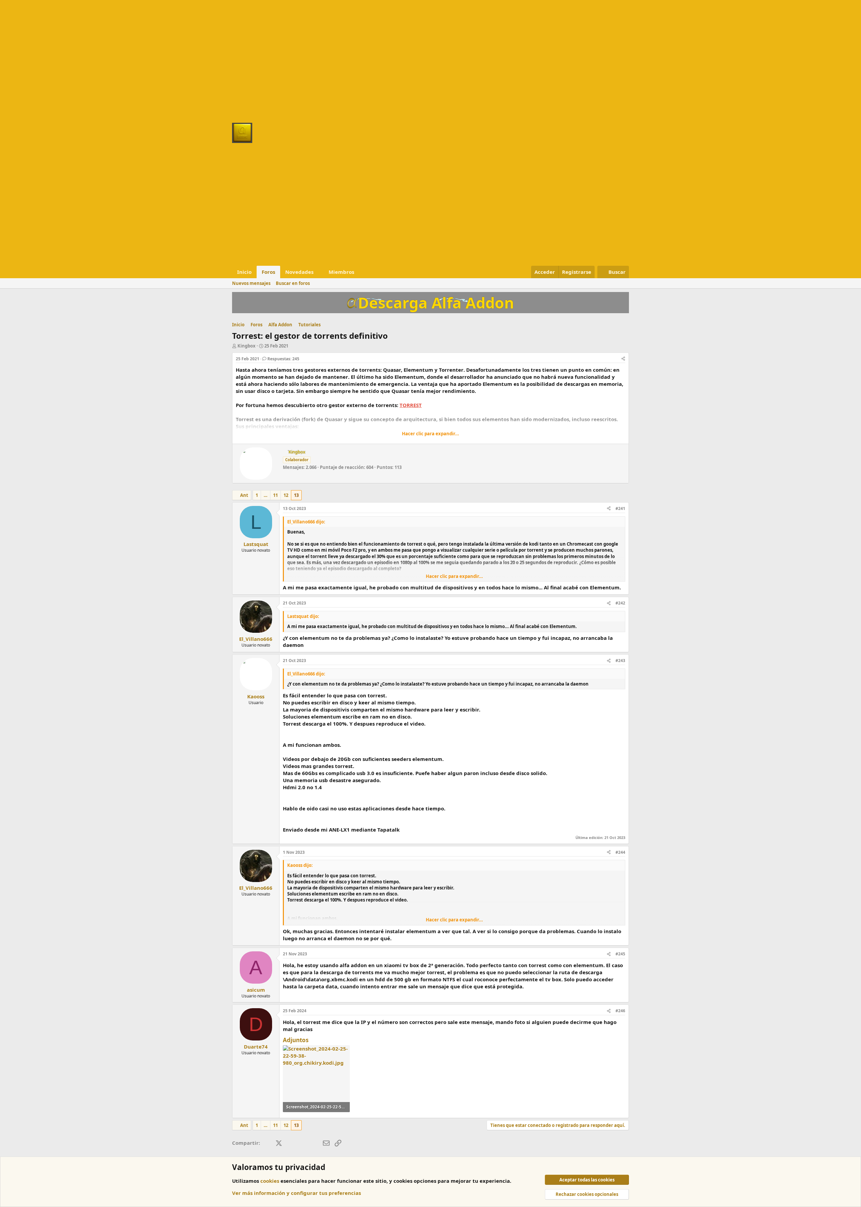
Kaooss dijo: (300, 865)
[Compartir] (623, 359)
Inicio (244, 271)
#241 (620, 508)
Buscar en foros (293, 283)
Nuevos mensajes (251, 283)
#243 (620, 660)
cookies (269, 1180)
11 (275, 495)
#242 (620, 603)
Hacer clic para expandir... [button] (430, 434)
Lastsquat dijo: (303, 616)
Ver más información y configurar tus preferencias (296, 1193)
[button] (319, 272)
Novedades (299, 271)
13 (296, 495)
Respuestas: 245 (283, 359)
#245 (620, 954)
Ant (244, 495)
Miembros (341, 271)
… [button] (265, 495)
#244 (620, 852)
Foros (268, 271)
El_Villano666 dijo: (306, 522)
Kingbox (246, 346)
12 (286, 495)
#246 (620, 1011)
